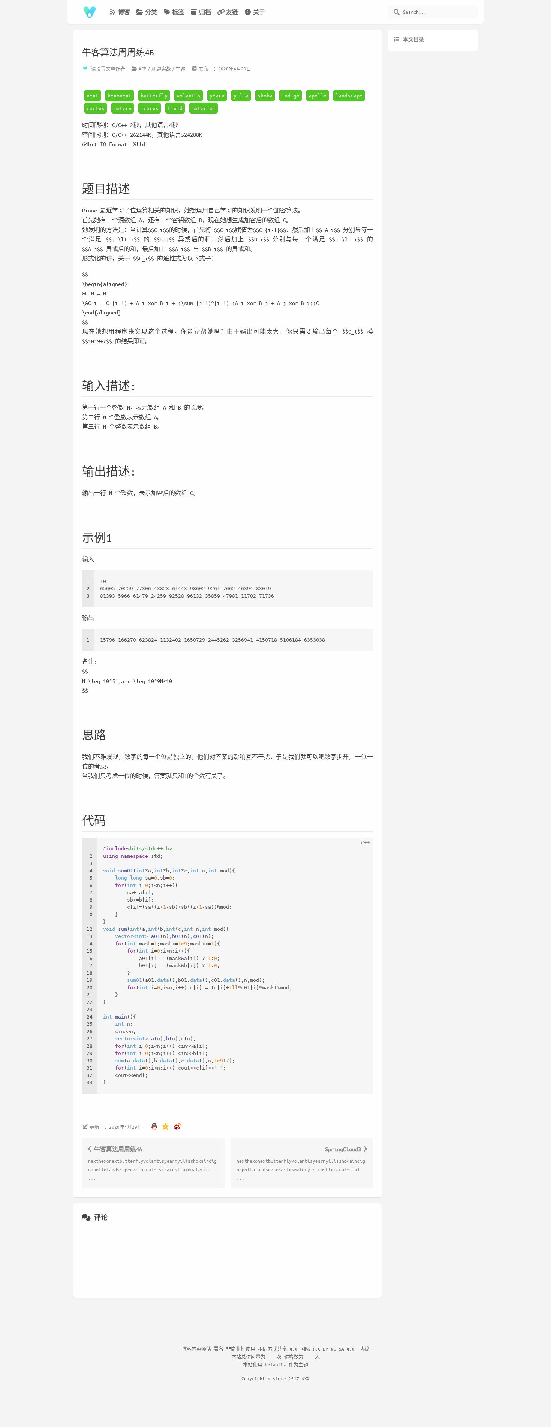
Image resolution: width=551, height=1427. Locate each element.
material (204, 108)
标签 (178, 12)
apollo (317, 95)
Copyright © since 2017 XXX (275, 1378)
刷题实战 (161, 69)
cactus (96, 108)
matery (123, 108)
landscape (348, 95)
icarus (150, 108)
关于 (259, 12)
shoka (265, 95)
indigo (290, 95)
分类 (151, 12)
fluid (175, 108)
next (93, 95)
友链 (232, 12)
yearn (217, 95)
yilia (241, 95)
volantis (189, 95)
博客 (124, 12)
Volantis (275, 1364)
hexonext (120, 95)
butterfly (154, 95)
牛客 (180, 69)
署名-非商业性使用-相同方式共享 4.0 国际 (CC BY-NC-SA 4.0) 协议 (292, 1349)
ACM (143, 69)
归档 (205, 12)
